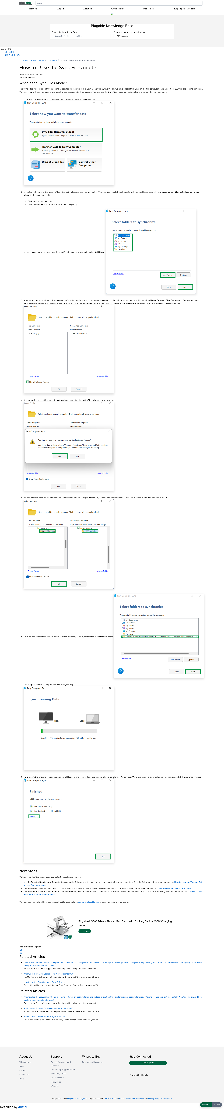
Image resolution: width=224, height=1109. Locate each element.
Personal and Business (92, 1062)
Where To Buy (117, 9)
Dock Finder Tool (58, 1077)
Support (60, 9)
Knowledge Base (58, 1073)
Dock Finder (148, 9)
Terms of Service (111, 1098)
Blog (21, 1066)
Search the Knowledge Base (64, 32)
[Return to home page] (25, 3)
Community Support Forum (63, 1069)
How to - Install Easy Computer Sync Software (44, 982)
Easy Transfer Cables (33, 60)
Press (21, 1079)
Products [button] (33, 9)
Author (22, 1107)
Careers (22, 1070)
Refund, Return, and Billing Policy (132, 1098)
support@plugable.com (184, 9)
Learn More (85, 931)
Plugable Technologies (76, 1098)
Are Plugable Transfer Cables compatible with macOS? (48, 974)
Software (52, 60)
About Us (87, 9)
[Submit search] (204, 3)
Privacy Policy (166, 1098)
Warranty (55, 1086)
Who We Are (25, 1062)
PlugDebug (56, 1082)
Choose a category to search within (129, 32)
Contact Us (24, 1074)
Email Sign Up (148, 1063)
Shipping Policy (153, 1098)
